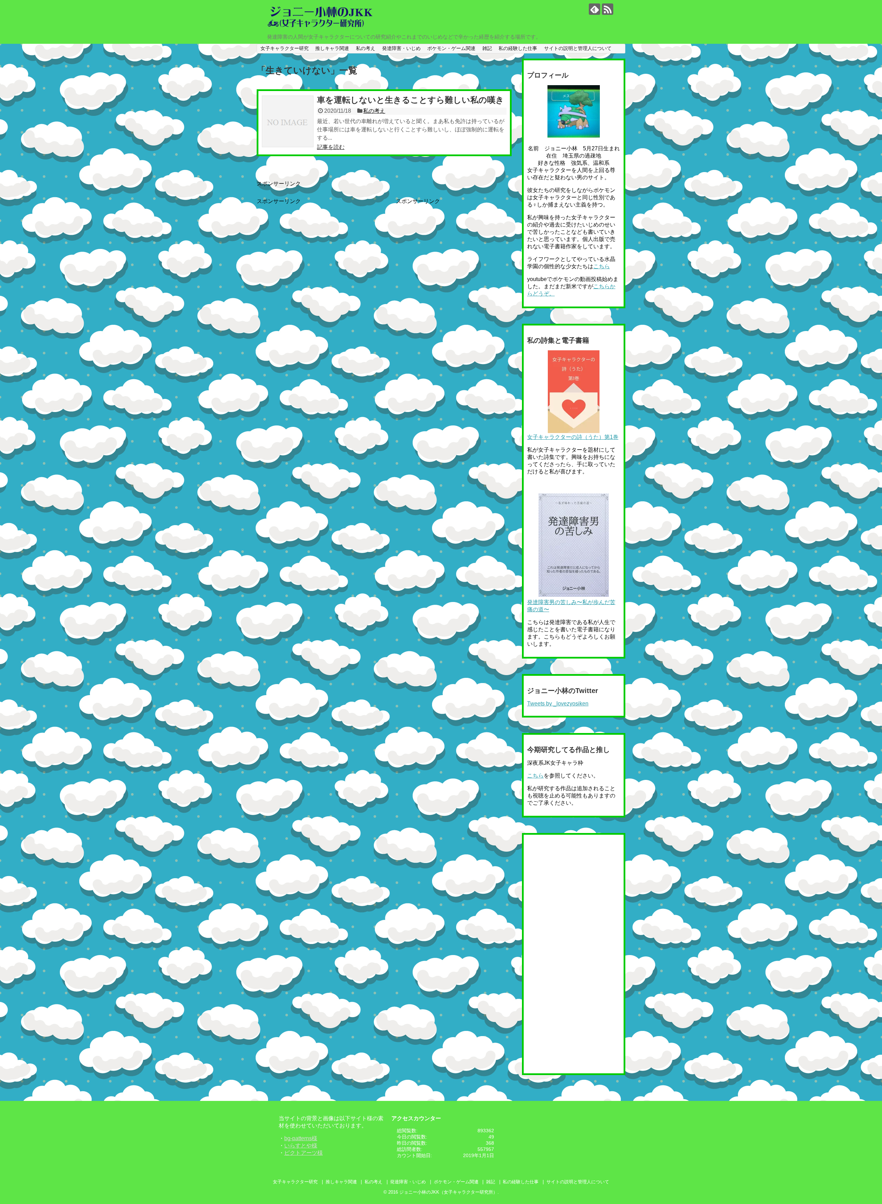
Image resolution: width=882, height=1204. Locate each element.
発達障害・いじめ (401, 48)
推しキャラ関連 (332, 48)
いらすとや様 (300, 1145)
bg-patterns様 (300, 1138)
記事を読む (331, 147)
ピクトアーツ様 (303, 1153)
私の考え (365, 48)
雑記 (487, 48)
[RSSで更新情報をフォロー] (607, 9)
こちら (601, 266)
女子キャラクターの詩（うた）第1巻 (572, 437)
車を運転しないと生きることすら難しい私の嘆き (410, 99)
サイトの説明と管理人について (578, 48)
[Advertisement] (314, 253)
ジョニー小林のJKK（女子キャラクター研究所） (448, 1192)
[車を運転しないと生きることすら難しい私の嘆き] (288, 121)
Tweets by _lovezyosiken (557, 703)
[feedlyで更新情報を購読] (594, 9)
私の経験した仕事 (518, 48)
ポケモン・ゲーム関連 (451, 48)
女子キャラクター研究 (284, 48)
